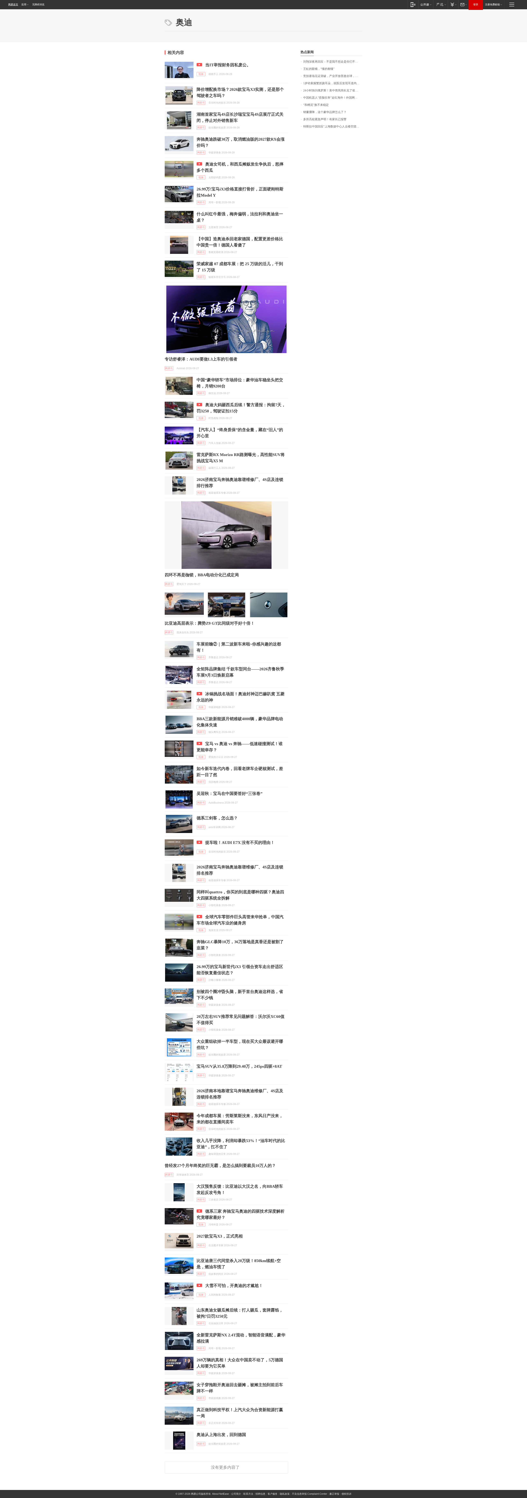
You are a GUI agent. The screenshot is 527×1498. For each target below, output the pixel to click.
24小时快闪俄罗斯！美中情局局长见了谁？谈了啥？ (332, 90)
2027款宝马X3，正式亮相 (220, 1236)
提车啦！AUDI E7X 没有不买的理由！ (240, 842)
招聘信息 (260, 1493)
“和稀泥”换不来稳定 (316, 104)
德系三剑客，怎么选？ (217, 818)
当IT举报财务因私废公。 (228, 65)
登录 (475, 4)
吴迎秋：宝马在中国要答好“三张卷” (229, 793)
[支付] (453, 4)
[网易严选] (440, 4)
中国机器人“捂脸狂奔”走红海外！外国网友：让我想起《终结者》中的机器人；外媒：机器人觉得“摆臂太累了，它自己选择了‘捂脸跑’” (332, 97)
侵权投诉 (346, 1493)
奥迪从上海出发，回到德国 (221, 1434)
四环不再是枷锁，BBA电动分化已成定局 (202, 575)
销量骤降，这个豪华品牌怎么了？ (324, 112)
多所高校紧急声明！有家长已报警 (324, 119)
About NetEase (220, 1493)
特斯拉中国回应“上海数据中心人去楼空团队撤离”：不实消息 (332, 126)
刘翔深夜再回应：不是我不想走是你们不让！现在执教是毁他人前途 (332, 61)
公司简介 (236, 1493)
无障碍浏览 (38, 4)
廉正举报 (334, 1493)
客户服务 (272, 1493)
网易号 (201, 102)
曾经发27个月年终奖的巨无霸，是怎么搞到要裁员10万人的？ (220, 1165)
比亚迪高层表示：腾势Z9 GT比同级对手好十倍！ (210, 623)
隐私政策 (285, 1493)
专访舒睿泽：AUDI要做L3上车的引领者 (201, 359)
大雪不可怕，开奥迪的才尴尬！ (234, 1285)
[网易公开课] (426, 4)
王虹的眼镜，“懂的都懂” (319, 68)
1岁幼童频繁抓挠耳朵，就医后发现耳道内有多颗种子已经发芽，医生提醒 (332, 83)
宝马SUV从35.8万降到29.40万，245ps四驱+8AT (239, 1066)
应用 (23, 4)
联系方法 (248, 1493)
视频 (200, 74)
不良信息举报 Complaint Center (309, 1493)
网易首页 (13, 4)
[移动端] (413, 4)
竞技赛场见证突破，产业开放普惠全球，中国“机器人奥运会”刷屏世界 (332, 76)
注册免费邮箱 (492, 4)
